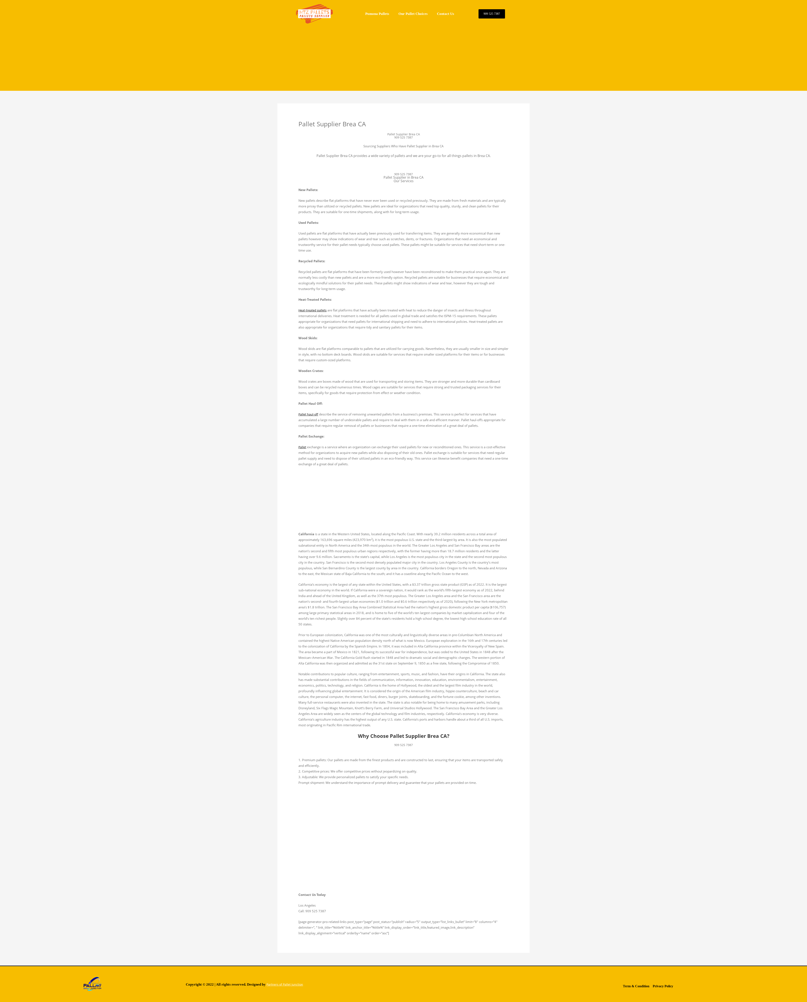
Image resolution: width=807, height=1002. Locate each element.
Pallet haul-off (308, 414)
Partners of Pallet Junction (284, 984)
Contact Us (445, 14)
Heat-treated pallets (312, 310)
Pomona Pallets (377, 14)
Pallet (302, 447)
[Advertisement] (403, 57)
